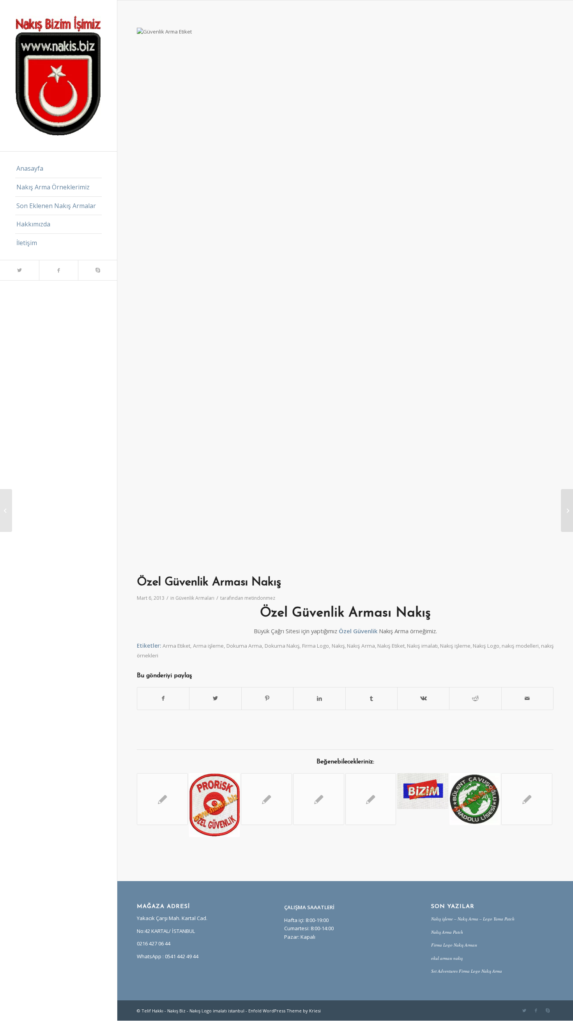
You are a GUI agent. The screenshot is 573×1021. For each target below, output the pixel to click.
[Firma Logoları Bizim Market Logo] (422, 791)
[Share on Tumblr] (371, 698)
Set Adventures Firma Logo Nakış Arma (466, 971)
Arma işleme (208, 645)
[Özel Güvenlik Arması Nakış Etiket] (214, 805)
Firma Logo (315, 645)
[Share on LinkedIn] (319, 698)
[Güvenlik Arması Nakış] (162, 799)
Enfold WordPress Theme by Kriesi (284, 1011)
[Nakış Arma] (526, 799)
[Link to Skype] (97, 270)
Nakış (338, 645)
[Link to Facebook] (58, 270)
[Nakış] (318, 799)
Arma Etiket (177, 645)
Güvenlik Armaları (194, 598)
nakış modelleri (520, 645)
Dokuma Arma (244, 645)
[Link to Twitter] (19, 270)
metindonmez (259, 598)
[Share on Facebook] (163, 698)
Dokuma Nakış (282, 645)
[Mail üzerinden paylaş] (527, 698)
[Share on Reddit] (475, 698)
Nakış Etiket (391, 645)
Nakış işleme (455, 645)
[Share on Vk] (423, 698)
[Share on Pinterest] (267, 698)
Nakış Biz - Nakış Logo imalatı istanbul (205, 1011)
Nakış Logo (486, 645)
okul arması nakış (447, 958)
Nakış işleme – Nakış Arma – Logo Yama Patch (473, 919)
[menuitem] (58, 168)
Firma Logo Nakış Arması (454, 945)
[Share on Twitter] (215, 698)
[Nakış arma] (266, 799)
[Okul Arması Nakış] (474, 799)
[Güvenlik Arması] (370, 799)
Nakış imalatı (422, 645)
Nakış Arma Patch (447, 932)
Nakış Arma (361, 645)
